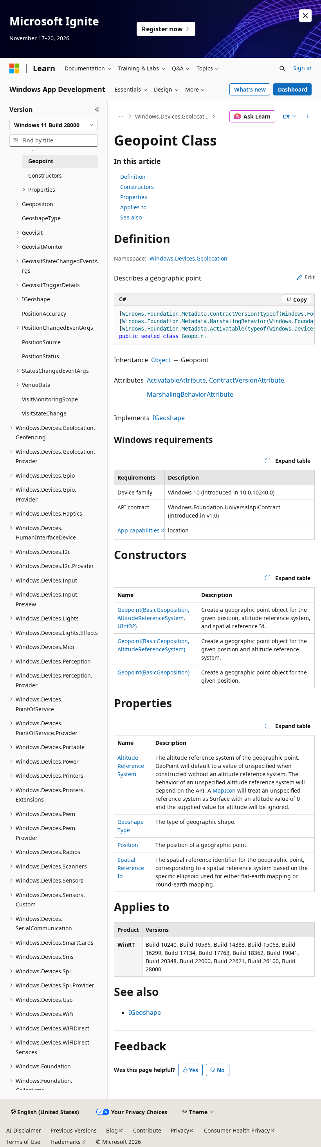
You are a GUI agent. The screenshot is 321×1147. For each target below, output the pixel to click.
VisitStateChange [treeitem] (44, 413)
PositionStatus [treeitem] (40, 356)
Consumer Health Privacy (237, 1130)
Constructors (137, 187)
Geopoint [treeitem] (40, 161)
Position (127, 845)
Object (161, 360)
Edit (310, 277)
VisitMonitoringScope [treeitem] (50, 399)
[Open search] (282, 68)
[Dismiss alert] (305, 15)
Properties (133, 197)
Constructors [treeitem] (45, 175)
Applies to (133, 207)
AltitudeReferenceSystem (130, 766)
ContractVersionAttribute (246, 380)
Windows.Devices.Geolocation (172, 116)
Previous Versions (73, 1130)
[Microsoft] (14, 68)
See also (131, 217)
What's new (250, 89)
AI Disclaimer (23, 1130)
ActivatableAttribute (176, 380)
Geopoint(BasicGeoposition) (153, 672)
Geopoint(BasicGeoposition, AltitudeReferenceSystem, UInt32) (153, 618)
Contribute (147, 1130)
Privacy (180, 1130)
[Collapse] (97, 109)
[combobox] (53, 125)
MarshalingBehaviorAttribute (190, 394)
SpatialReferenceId (130, 868)
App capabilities (138, 530)
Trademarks (65, 1141)
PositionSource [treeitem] (41, 342)
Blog (112, 1130)
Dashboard (292, 89)
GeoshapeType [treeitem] (41, 218)
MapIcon (224, 790)
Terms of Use (23, 1141)
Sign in (302, 68)
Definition (133, 176)
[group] (214, 325)
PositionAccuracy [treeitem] (44, 313)
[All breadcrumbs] (121, 116)
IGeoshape (169, 417)
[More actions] (308, 116)
